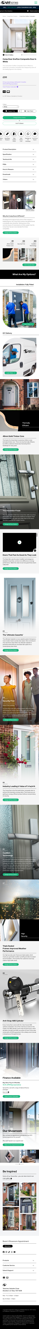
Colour (5, 104)
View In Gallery (9, 55)
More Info (5, 1092)
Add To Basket (19, 123)
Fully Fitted (30, 111)
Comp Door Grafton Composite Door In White (28, 16)
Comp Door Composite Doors (12, 16)
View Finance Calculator (11, 1096)
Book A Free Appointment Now (13, 1145)
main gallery (6, 1178)
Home (4, 16)
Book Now (8, 1246)
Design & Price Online (19, 117)
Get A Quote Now (29, 265)
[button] (19, 200)
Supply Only (11, 111)
